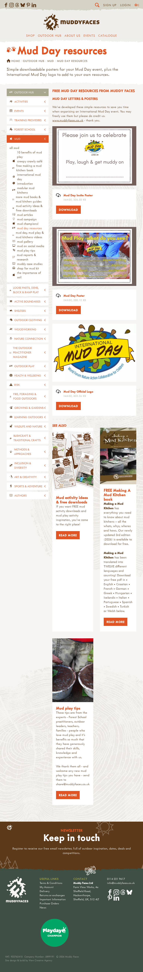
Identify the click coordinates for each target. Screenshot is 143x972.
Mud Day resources (29, 228)
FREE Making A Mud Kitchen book (29, 168)
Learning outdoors (28, 417)
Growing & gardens (29, 408)
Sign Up (110, 5)
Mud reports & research (26, 257)
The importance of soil (29, 275)
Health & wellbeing (27, 375)
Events (89, 35)
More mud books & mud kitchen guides (29, 199)
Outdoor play (24, 366)
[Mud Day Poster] (94, 256)
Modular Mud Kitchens (25, 190)
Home (15, 61)
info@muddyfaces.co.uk (121, 883)
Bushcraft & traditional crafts (27, 438)
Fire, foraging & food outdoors (24, 396)
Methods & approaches (22, 452)
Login (125, 5)
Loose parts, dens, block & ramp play (26, 290)
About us (72, 35)
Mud (50, 61)
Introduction (25, 183)
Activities (21, 101)
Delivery (45, 891)
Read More (66, 535)
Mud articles (25, 215)
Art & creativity (25, 477)
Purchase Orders (49, 903)
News (43, 907)
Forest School (24, 129)
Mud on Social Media (30, 246)
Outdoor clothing (28, 320)
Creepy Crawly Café (29, 161)
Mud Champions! (28, 223)
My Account (47, 887)
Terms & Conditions (51, 883)
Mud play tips (26, 250)
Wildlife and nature (28, 426)
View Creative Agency (40, 960)
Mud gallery (25, 241)
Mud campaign (27, 219)
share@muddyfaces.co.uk (73, 784)
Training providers (28, 120)
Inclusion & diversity (22, 465)
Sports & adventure (28, 486)
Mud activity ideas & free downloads (29, 208)
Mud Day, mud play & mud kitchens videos (30, 235)
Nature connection (28, 338)
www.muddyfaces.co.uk (67, 120)
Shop (30, 35)
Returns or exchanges (52, 895)
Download (67, 210)
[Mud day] (94, 353)
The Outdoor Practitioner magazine (22, 352)
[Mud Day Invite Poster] (94, 155)
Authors (20, 495)
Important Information (53, 899)
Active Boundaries (27, 301)
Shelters (20, 310)
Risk (17, 384)
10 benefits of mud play (29, 154)
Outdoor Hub (49, 35)
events (19, 111)
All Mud (14, 148)
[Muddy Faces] (71, 29)
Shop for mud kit (28, 268)
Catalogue (107, 35)
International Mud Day (29, 177)
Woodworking (25, 329)
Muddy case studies (29, 264)
